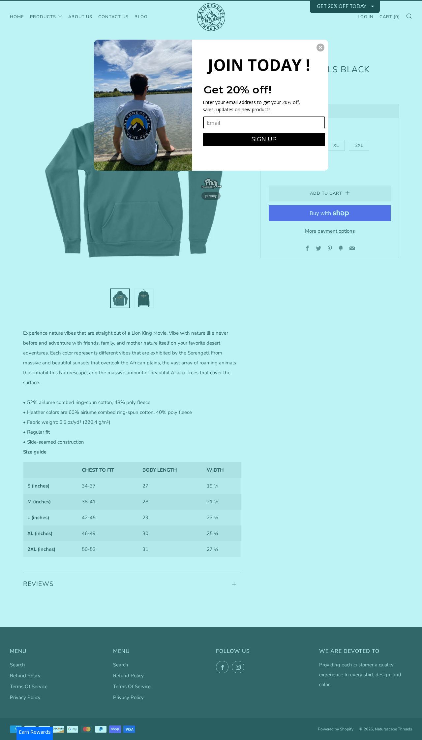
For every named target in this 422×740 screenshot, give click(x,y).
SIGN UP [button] (264, 139)
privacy (211, 195)
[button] (320, 47)
